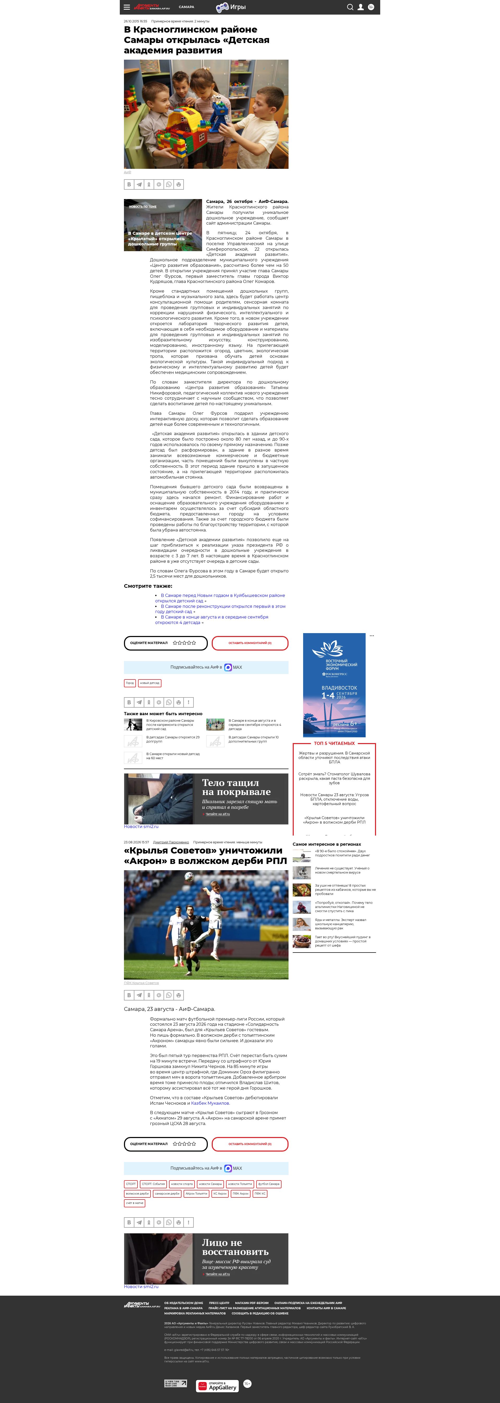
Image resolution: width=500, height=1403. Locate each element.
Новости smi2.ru (141, 826)
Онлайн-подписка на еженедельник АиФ (308, 1303)
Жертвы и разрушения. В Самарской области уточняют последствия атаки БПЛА (334, 757)
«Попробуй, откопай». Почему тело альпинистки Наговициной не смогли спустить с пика (344, 907)
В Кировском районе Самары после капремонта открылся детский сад (170, 725)
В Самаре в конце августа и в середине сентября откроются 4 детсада (255, 725)
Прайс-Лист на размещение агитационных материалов (255, 1308)
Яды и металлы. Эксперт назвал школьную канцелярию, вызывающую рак (340, 924)
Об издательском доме (183, 1303)
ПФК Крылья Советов (141, 983)
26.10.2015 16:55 (135, 21)
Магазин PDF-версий (251, 1303)
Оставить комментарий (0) (250, 643)
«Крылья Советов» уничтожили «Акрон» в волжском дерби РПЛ (334, 820)
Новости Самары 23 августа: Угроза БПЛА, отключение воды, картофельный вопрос (334, 799)
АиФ (127, 172)
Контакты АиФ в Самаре (326, 1308)
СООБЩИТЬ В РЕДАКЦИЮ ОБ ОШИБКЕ (260, 1313)
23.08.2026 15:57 (136, 842)
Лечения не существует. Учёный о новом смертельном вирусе (342, 870)
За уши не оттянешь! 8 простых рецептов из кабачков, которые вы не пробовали (345, 889)
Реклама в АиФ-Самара (183, 1308)
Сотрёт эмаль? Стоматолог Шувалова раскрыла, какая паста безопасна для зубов (334, 778)
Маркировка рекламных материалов (195, 1313)
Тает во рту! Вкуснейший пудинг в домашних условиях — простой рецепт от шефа (343, 941)
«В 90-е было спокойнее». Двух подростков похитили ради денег (342, 853)
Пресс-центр (219, 1303)
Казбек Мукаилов (210, 1103)
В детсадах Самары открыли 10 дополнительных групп (254, 739)
